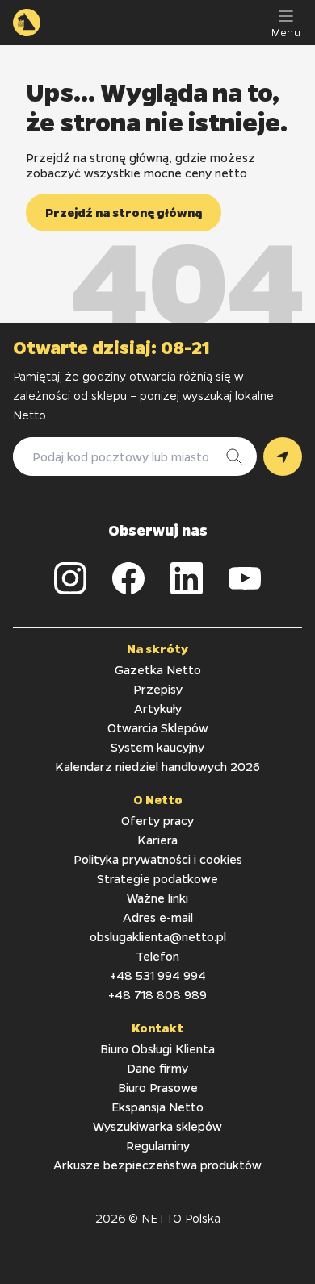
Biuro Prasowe (158, 1087)
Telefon (157, 956)
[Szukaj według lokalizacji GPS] (282, 456)
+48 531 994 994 (158, 975)
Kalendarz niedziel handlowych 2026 (157, 766)
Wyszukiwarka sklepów (157, 1126)
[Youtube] (245, 578)
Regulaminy (158, 1145)
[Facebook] (128, 578)
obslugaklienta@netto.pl (158, 936)
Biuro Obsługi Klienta (157, 1048)
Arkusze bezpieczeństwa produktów (157, 1165)
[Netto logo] (26, 22)
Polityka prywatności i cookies (158, 859)
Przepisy (158, 689)
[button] (123, 212)
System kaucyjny (157, 747)
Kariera (157, 840)
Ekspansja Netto (157, 1106)
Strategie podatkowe (157, 878)
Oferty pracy (157, 820)
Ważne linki (157, 898)
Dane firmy (157, 1068)
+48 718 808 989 (157, 994)
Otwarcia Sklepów (157, 727)
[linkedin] (186, 578)
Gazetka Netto (158, 669)
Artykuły (158, 708)
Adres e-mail (158, 917)
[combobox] (119, 456)
